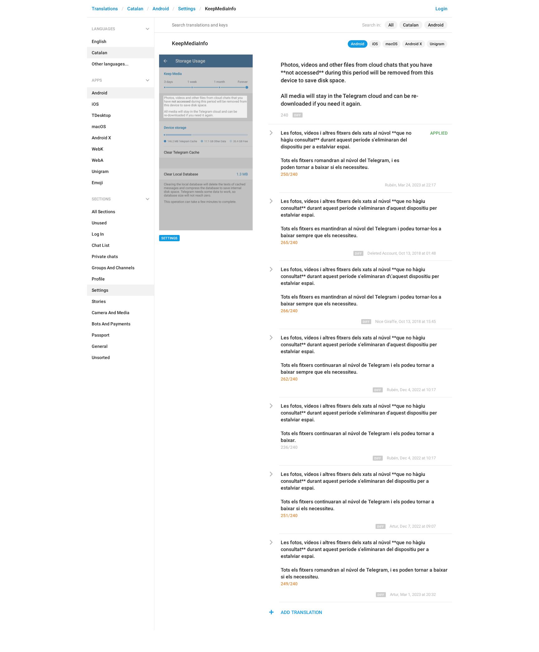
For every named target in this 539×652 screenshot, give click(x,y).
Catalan (135, 9)
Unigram (437, 44)
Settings (187, 9)
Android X (413, 44)
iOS (375, 44)
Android (161, 9)
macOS (391, 44)
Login (441, 9)
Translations (105, 9)
